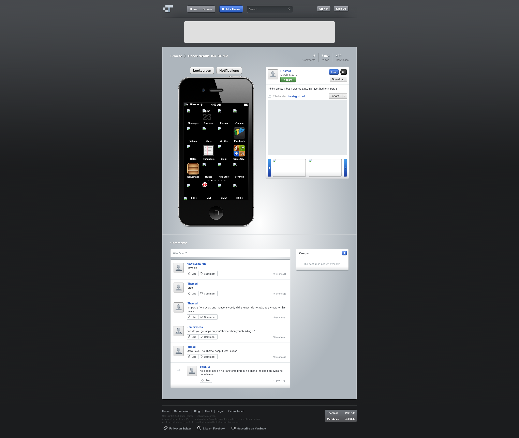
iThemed (285, 71)
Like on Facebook (214, 428)
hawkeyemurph (196, 264)
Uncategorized (296, 96)
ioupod (191, 347)
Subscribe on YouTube (251, 428)
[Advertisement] (259, 32)
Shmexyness (195, 327)
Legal (220, 411)
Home (165, 411)
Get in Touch (236, 411)
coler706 (205, 366)
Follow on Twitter (180, 428)
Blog (197, 411)
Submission (181, 411)
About (208, 411)
